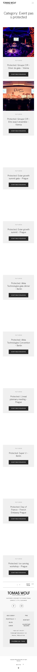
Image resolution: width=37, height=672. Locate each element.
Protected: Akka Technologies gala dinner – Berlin (18, 286)
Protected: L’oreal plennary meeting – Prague (18, 399)
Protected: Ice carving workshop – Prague (18, 565)
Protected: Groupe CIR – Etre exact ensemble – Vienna (18, 122)
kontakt (26, 620)
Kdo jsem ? (11, 615)
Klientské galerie (26, 625)
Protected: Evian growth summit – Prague (19, 231)
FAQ (26, 615)
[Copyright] (18, 668)
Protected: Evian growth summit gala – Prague (19, 177)
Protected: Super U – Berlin (18, 454)
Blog (11, 622)
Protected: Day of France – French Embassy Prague (18, 509)
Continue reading (18, 74)
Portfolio (10, 619)
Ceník (11, 625)
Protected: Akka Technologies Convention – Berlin (18, 342)
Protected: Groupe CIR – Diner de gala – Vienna (18, 66)
